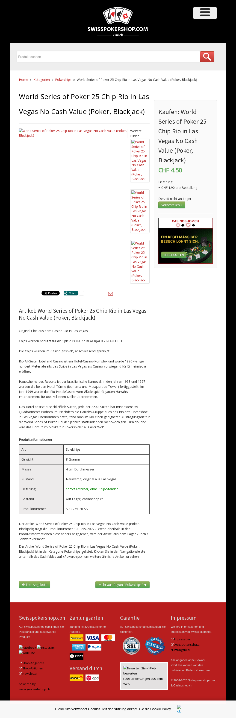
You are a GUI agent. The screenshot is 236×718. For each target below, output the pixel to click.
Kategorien (41, 79)
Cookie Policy (160, 708)
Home (23, 79)
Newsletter (30, 673)
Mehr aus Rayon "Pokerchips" (121, 584)
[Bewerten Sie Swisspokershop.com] (134, 668)
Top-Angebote (36, 584)
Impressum (182, 639)
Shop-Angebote (33, 663)
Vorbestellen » (171, 205)
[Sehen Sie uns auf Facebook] (27, 647)
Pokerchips (63, 79)
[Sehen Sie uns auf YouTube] (27, 653)
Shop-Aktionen (32, 668)
